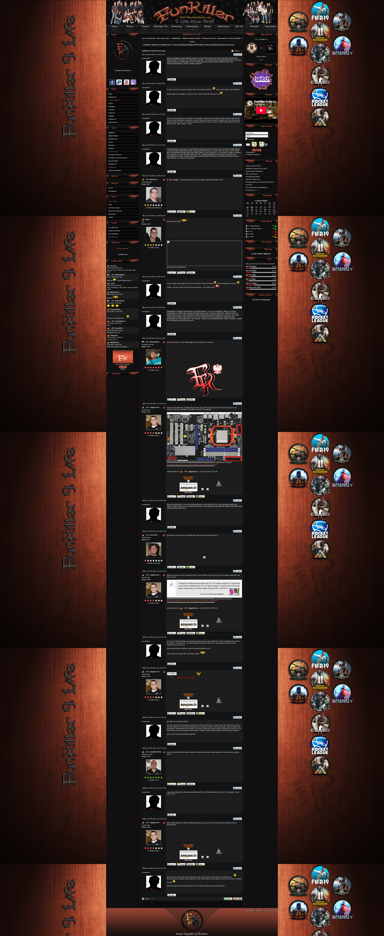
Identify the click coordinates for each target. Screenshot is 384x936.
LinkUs (110, 217)
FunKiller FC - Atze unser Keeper (180, 38)
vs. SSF (251, 234)
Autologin (250, 139)
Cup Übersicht (113, 227)
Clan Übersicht (113, 234)
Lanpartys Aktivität (114, 170)
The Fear (113, 266)
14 (265, 209)
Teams (110, 142)
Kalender (111, 113)
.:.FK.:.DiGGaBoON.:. (117, 275)
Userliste (111, 116)
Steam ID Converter (115, 211)
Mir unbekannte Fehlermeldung (256, 187)
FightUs (111, 148)
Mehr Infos (188, 492)
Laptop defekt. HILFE (253, 166)
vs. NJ (250, 231)
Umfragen (111, 106)
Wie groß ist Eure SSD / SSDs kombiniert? (260, 264)
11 (252, 209)
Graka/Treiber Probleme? (254, 171)
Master (147, 219)
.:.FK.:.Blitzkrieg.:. (151, 179)
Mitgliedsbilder (113, 136)
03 (247, 207)
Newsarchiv (112, 97)
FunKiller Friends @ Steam (117, 158)
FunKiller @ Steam (114, 155)
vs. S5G (251, 236)
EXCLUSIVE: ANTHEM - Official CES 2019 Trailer (210, 38)
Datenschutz (112, 122)
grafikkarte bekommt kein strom (222, 45)
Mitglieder (111, 133)
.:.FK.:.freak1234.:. (117, 328)
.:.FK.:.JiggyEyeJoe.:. (153, 407)
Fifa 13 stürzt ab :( (252, 174)
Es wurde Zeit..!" (251, 190)
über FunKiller (113, 161)
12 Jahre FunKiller (159, 38)
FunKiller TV (112, 164)
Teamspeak (112, 191)
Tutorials (111, 110)
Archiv (122, 369)
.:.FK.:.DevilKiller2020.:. (153, 752)
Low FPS (249, 185)
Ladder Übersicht (114, 231)
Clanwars (111, 145)
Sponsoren (112, 214)
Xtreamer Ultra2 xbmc (253, 179)
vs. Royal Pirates (254, 226)
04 (252, 207)
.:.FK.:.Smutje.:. (174, 180)
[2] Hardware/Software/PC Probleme (191, 45)
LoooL (112, 283)
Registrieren (251, 152)
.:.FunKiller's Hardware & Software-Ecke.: (157, 45)
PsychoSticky (115, 309)
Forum (110, 103)
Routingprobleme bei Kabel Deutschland (260, 182)
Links (110, 205)
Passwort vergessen (254, 154)
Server (110, 188)
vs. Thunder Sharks (255, 228)
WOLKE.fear (114, 292)
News (110, 94)
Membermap (112, 139)
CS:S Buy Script (113, 208)
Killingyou (114, 335)
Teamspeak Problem (253, 176)
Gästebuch (112, 119)
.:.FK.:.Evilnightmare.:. (118, 321)
